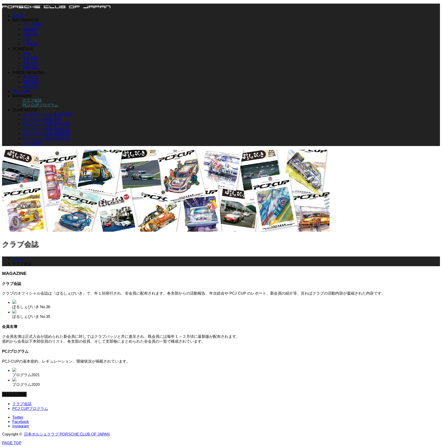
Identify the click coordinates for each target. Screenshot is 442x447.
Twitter (17, 417)
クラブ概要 (32, 24)
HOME (18, 16)
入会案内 (30, 44)
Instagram (20, 426)
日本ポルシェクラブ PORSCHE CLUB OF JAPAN (67, 434)
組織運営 (30, 29)
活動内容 (30, 34)
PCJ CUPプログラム (40, 105)
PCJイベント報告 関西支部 (46, 133)
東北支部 (30, 58)
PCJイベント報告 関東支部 (46, 129)
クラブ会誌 (32, 100)
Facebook (20, 421)
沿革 (26, 39)
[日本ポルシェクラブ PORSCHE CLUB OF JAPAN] (56, 6)
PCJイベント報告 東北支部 (46, 124)
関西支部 (30, 67)
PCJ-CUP (20, 91)
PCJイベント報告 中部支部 (46, 138)
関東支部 (30, 63)
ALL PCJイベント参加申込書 (47, 114)
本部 (26, 53)
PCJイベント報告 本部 (42, 119)
